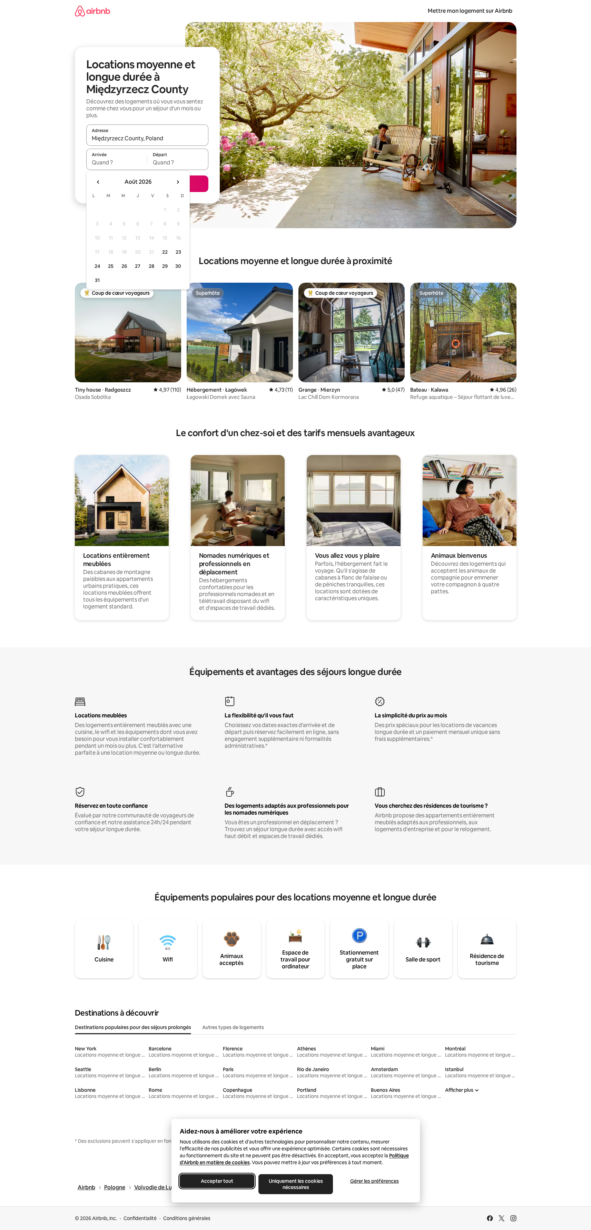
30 (178, 266)
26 (124, 266)
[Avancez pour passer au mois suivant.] (178, 182)
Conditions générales (186, 1218)
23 (178, 252)
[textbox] (117, 162)
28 (151, 266)
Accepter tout (217, 1181)
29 (165, 266)
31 (97, 280)
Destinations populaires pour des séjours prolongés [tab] (133, 1027)
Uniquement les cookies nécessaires (295, 1184)
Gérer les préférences (374, 1181)
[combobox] (147, 138)
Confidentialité (140, 1218)
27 (137, 266)
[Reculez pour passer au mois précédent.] (98, 182)
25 (111, 266)
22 (165, 252)
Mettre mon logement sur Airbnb (470, 10)
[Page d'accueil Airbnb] (92, 11)
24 (97, 266)
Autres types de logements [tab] (233, 1027)
